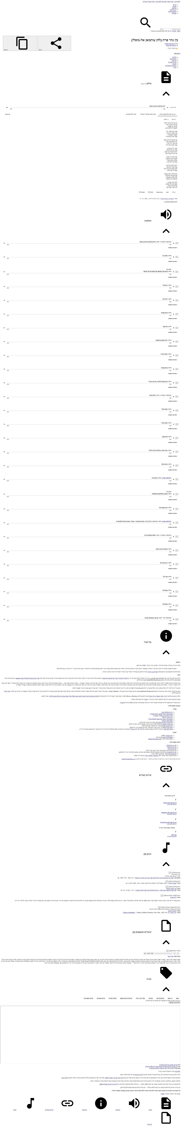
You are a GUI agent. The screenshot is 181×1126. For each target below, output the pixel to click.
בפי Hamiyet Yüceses (154, 739)
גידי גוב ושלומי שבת (167, 712)
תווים (174, 64)
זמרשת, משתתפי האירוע (151, 617)
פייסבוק (162, 1068)
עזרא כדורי (155, 478)
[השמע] (4, 243)
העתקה (6, 50)
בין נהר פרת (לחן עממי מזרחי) (167, 114)
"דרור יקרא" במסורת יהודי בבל (158, 696)
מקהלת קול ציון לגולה (155, 450)
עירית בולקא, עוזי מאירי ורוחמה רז (163, 715)
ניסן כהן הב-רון (152, 381)
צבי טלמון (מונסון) (171, 888)
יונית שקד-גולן (164, 562)
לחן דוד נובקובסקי (171, 745)
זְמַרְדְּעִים (147, 1066)
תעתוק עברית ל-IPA (156, 1066)
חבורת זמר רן (164, 354)
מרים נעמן (165, 436)
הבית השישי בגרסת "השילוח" (148, 114)
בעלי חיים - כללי (140, 998)
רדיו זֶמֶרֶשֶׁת (173, 10)
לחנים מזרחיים (160, 998)
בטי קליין (165, 576)
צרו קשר (166, 1068)
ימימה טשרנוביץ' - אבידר (138, 521)
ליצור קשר (64, 1078)
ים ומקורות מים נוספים (126, 998)
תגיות (174, 67)
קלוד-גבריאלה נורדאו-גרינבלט (157, 106)
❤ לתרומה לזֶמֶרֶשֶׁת (174, 1002)
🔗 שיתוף (174, 119)
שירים (174, 5)
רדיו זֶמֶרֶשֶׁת (174, 1066)
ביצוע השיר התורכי (167, 720)
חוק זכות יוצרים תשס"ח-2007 (108, 1084)
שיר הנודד (134, 729)
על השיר (174, 60)
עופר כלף (165, 590)
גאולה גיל (165, 255)
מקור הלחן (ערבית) (131, 114)
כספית (162, 1094)
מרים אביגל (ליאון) (162, 381)
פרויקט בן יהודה (152, 672)
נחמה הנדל (165, 409)
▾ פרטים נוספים (172, 247)
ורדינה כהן (170, 717)
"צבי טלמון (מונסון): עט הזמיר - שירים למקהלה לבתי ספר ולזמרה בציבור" (156, 890)
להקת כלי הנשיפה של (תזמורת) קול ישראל (155, 271)
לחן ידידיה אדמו (171, 747)
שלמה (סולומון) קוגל (150, 535)
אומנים (174, 6)
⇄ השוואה (7, 114)
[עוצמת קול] (167, 107)
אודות (171, 1068)
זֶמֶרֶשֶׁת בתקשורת (154, 1068)
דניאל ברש (170, 727)
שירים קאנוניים (101, 998)
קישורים (149, 1124)
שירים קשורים (172, 62)
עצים (177, 998)
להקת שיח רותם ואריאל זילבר (164, 722)
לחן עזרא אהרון (172, 749)
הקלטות (173, 59)
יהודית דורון (148, 521)
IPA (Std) (150, 192)
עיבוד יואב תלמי (168, 729)
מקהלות (151, 998)
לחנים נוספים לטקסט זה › (170, 201)
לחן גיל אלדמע (172, 752)
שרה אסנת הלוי (163, 507)
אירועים (174, 8)
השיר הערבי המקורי (167, 726)
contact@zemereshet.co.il (128, 759)
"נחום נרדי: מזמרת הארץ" (167, 198)
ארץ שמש (169, 735)
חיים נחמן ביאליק (169, 43)
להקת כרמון (152, 395)
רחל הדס (165, 299)
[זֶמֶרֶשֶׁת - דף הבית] (177, 1071)
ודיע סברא (173, 897)
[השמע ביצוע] (7, 107)
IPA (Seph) (142, 192)
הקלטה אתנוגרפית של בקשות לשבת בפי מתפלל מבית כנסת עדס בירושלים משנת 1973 (74, 696)
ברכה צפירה (164, 312)
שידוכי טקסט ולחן (88, 998)
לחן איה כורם (172, 754)
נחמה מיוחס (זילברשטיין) (123, 521)
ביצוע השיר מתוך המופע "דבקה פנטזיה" (161, 714)
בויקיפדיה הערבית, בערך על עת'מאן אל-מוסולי (115, 678)
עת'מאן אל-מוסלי (171, 45)
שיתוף (40, 50)
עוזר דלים (7, 691)
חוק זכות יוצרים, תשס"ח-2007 (114, 1078)
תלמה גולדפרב (172, 911)
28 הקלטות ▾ (173, 107)
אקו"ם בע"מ (138, 1074)
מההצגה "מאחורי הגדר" (151, 755)
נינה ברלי (165, 285)
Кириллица (159, 192)
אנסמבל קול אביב (168, 737)
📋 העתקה (166, 119)
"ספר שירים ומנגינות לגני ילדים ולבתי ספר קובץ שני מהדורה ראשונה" (154, 878)
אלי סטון (165, 326)
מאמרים (174, 13)
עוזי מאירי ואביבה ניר (167, 724)
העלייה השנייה (112, 998)
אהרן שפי (170, 956)
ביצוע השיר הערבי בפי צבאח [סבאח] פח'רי (160, 719)
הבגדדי (122, 702)
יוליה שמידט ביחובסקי (162, 340)
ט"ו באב (170, 998)
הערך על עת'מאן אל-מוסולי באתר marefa (28, 678)
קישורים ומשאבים (170, 65)
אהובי (146, 699)
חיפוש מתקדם (172, 11)
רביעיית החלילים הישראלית (160, 493)
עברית (173, 192)
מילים (174, 57)
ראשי (178, 31)
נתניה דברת (164, 450)
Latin (167, 192)
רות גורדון (155, 521)
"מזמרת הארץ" (172, 883)
